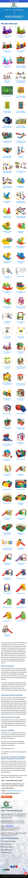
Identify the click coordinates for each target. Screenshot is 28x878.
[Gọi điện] (25, 874)
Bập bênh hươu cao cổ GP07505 (21, 247)
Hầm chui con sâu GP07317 (7, 36)
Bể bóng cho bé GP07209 (20, 534)
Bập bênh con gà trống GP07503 (7, 217)
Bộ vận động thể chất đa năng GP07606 (7, 172)
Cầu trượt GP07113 (21, 621)
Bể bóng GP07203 (7, 489)
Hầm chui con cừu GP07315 (7, 51)
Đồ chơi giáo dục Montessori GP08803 (21, 96)
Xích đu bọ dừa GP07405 (7, 337)
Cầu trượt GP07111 (7, 621)
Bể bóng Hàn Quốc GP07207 (7, 475)
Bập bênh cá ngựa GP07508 (7, 232)
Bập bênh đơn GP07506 (21, 232)
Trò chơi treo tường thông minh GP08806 (21, 66)
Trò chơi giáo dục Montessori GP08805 (21, 112)
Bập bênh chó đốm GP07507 (7, 262)
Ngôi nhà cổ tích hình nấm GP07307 (7, 445)
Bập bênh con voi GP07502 (21, 187)
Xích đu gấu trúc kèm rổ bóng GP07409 (21, 367)
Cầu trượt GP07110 (7, 607)
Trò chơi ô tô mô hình (7, 96)
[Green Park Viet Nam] (14, 4)
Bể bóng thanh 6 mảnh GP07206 (7, 533)
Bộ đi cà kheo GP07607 (7, 81)
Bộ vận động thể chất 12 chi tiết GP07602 (21, 217)
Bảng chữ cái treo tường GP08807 (7, 112)
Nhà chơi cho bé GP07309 (21, 399)
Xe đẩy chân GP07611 (21, 157)
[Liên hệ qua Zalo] (25, 869)
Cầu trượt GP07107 (21, 593)
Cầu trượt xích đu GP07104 (21, 564)
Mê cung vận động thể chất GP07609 (7, 157)
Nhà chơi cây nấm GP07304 (7, 428)
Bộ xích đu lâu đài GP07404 (21, 322)
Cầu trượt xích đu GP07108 (21, 475)
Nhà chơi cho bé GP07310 (21, 443)
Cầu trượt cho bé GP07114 (7, 635)
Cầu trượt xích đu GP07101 (7, 579)
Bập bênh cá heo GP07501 (7, 202)
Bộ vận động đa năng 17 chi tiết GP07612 (21, 142)
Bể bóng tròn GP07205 (21, 504)
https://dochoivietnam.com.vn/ (15, 790)
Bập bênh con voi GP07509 (21, 262)
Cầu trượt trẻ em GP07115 (20, 549)
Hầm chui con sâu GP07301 (7, 352)
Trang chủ (8, 10)
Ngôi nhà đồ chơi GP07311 (7, 460)
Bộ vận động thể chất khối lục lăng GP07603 (7, 142)
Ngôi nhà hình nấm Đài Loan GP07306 (21, 384)
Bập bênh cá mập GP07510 (7, 307)
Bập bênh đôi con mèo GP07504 (7, 247)
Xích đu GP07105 (7, 593)
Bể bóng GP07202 (21, 459)
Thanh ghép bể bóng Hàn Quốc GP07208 (7, 549)
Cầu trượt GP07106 (21, 578)
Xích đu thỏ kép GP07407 (7, 367)
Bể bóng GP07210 (7, 503)
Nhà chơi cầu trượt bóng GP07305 (21, 428)
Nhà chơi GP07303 (7, 413)
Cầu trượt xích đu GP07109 (21, 519)
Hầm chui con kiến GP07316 (21, 36)
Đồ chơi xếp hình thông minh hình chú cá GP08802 (7, 127)
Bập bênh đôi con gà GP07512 (20, 292)
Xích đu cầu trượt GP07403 (7, 277)
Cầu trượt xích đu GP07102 (7, 519)
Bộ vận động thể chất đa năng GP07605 (21, 81)
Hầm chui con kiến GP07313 (7, 66)
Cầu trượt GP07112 (21, 607)
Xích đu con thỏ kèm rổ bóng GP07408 (20, 307)
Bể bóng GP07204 (21, 489)
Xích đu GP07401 (21, 276)
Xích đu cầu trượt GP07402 (7, 322)
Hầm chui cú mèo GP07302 (7, 399)
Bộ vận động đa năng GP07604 (21, 172)
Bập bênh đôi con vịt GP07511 (7, 292)
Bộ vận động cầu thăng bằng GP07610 (21, 202)
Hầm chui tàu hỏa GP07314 (21, 51)
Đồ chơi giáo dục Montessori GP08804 (21, 127)
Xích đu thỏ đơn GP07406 (20, 337)
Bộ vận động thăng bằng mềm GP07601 (7, 187)
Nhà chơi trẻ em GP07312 (20, 352)
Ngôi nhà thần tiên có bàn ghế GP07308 (7, 383)
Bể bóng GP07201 (21, 413)
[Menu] (2, 5)
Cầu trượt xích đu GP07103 (7, 564)
